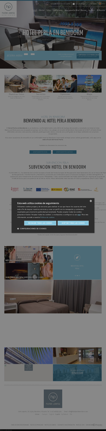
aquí (79, 215)
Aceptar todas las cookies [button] (73, 223)
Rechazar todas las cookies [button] (40, 223)
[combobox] (91, 201)
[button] (31, 228)
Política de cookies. (47, 217)
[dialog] (53, 215)
